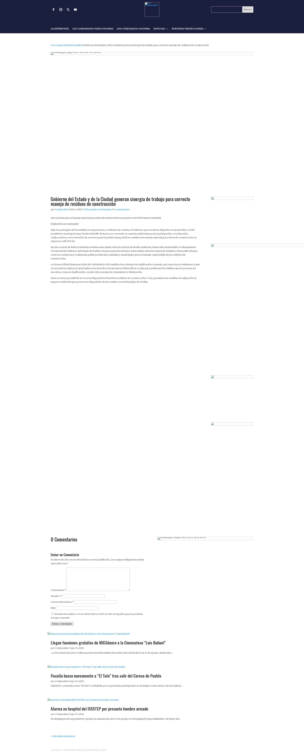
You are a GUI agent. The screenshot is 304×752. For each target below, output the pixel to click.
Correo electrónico (62, 602)
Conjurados (61, 209)
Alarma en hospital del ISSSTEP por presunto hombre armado (99, 709)
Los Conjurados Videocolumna (92, 29)
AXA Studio (69, 750)
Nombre (56, 596)
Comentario (58, 590)
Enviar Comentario (62, 624)
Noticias (159, 29)
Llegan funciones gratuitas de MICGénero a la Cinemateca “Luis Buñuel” (108, 643)
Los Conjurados (59, 45)
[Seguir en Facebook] (53, 9)
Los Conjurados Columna (133, 29)
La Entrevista (60, 29)
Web (53, 608)
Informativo (75, 45)
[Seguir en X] (68, 9)
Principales (105, 209)
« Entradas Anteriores (63, 736)
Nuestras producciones (187, 29)
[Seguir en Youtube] (75, 9)
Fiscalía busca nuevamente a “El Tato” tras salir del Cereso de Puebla (106, 676)
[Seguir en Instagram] (61, 9)
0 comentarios (121, 209)
